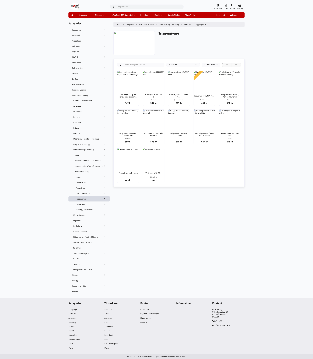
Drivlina (75, 79)
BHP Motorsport (111, 344)
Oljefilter (76, 221)
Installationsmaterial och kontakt (88, 161)
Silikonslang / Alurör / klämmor (86, 237)
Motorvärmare (79, 215)
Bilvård (75, 57)
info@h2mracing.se (222, 325)
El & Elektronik (78, 84)
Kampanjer (76, 30)
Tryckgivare (80, 204)
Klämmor (77, 123)
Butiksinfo (144, 15)
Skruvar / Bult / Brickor (82, 242)
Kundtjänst (220, 15)
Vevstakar (77, 264)
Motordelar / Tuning (80, 95)
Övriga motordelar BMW (83, 270)
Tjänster (75, 275)
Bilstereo (75, 52)
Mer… (70, 348)
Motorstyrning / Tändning (83, 150)
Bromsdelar (76, 63)
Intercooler (77, 112)
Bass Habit (108, 335)
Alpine (107, 314)
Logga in (235, 15)
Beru (106, 339)
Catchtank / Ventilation (82, 101)
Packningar (77, 226)
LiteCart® (182, 356)
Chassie (75, 74)
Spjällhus (77, 248)
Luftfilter (76, 133)
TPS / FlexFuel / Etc (83, 193)
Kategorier (82, 15)
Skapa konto (145, 318)
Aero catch (108, 309)
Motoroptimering (82, 171)
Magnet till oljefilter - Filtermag (86, 139)
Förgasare (77, 106)
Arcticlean (108, 318)
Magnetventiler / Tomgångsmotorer (89, 166)
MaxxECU (78, 155)
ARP (106, 322)
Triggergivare (81, 199)
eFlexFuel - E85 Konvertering (123, 15)
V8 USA (76, 259)
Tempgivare (80, 188)
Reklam (75, 291)
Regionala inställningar (149, 314)
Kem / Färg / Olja (79, 286)
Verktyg (75, 281)
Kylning (76, 128)
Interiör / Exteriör (79, 90)
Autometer (108, 327)
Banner (107, 331)
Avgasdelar (76, 41)
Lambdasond (81, 182)
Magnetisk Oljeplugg (81, 144)
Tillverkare (99, 15)
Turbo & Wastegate (81, 253)
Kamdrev (76, 117)
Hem (119, 24)
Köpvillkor (158, 15)
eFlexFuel (76, 35)
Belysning (76, 46)
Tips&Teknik (190, 15)
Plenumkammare (80, 232)
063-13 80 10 (219, 321)
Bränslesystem (78, 68)
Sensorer (78, 177)
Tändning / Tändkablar (83, 210)
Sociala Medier (174, 15)
